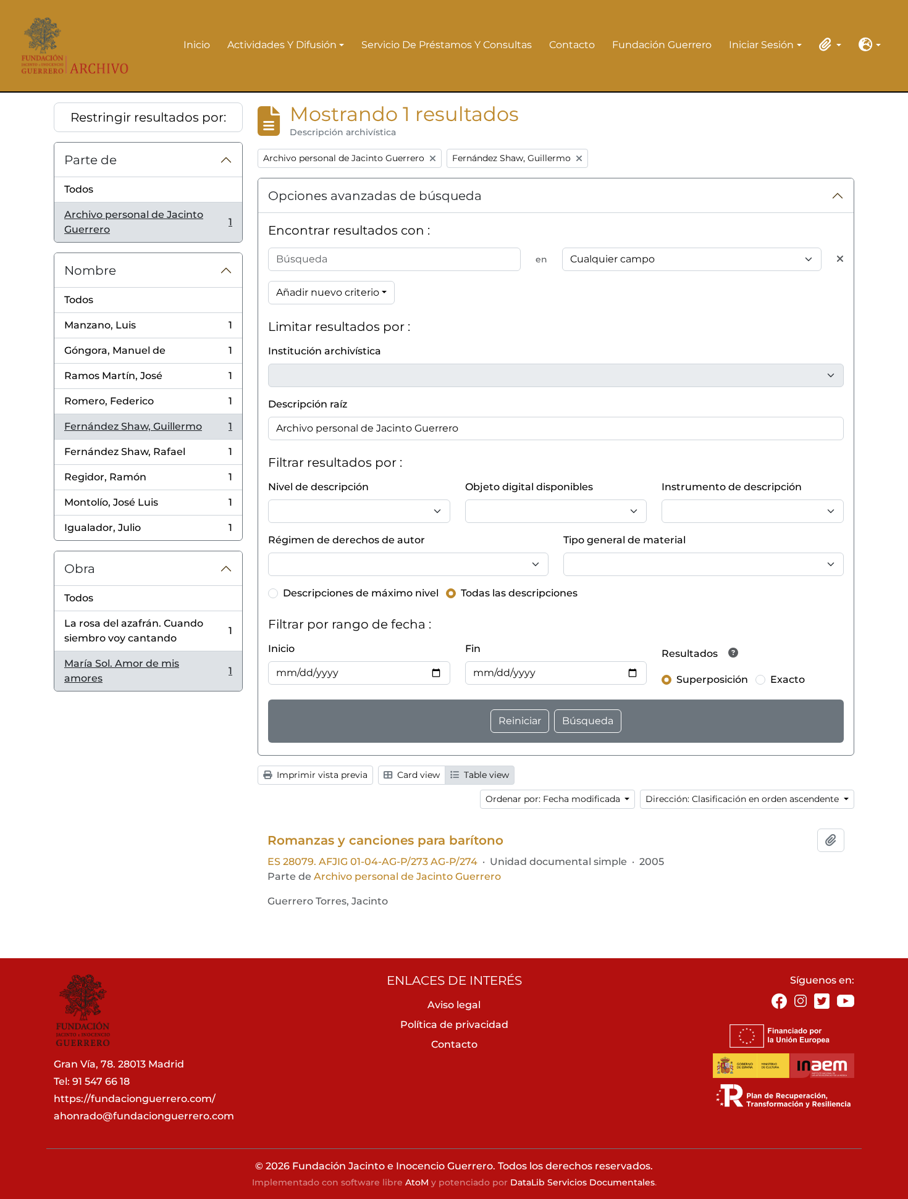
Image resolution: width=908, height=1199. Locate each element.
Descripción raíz (307, 404)
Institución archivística (324, 351)
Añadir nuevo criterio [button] (327, 292)
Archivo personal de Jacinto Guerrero (148, 222)
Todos (78, 189)
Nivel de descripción (318, 487)
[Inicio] (70, 45)
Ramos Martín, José (148, 379)
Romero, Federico (148, 404)
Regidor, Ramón (148, 480)
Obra (79, 568)
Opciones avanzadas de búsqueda (375, 195)
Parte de (90, 159)
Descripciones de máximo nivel (361, 593)
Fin (473, 648)
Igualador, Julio (148, 531)
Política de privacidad (454, 1024)
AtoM (417, 1182)
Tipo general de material (624, 540)
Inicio (196, 45)
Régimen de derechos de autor (346, 540)
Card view (417, 774)
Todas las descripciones (519, 593)
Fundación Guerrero (662, 45)
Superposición (712, 679)
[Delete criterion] (840, 259)
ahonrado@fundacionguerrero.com (144, 1116)
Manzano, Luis (148, 328)
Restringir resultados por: (148, 117)
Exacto (787, 679)
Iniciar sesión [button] (761, 45)
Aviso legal (454, 1005)
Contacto (572, 45)
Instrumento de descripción (732, 487)
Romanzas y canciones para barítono (385, 840)
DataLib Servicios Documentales (582, 1182)
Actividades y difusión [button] (282, 45)
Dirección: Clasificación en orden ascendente (743, 798)
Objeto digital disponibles (529, 487)
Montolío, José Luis (148, 506)
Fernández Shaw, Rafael (148, 455)
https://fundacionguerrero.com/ (135, 1099)
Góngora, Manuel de (148, 354)
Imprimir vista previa (321, 774)
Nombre (90, 270)
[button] (827, 44)
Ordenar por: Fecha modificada (554, 798)
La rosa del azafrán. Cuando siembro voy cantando (148, 630)
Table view (485, 774)
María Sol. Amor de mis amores (148, 671)
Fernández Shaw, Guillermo (148, 430)
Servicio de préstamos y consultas (446, 45)
